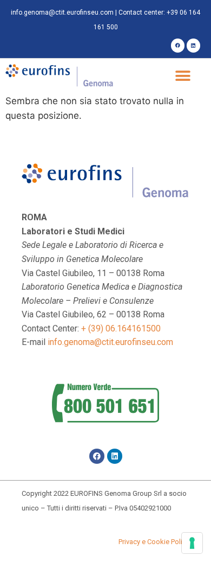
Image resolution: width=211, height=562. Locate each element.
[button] (182, 76)
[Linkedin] (193, 45)
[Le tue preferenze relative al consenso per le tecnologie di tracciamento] (192, 543)
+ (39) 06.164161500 (121, 328)
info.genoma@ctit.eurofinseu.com (62, 12)
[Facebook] (177, 45)
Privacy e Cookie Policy (153, 542)
